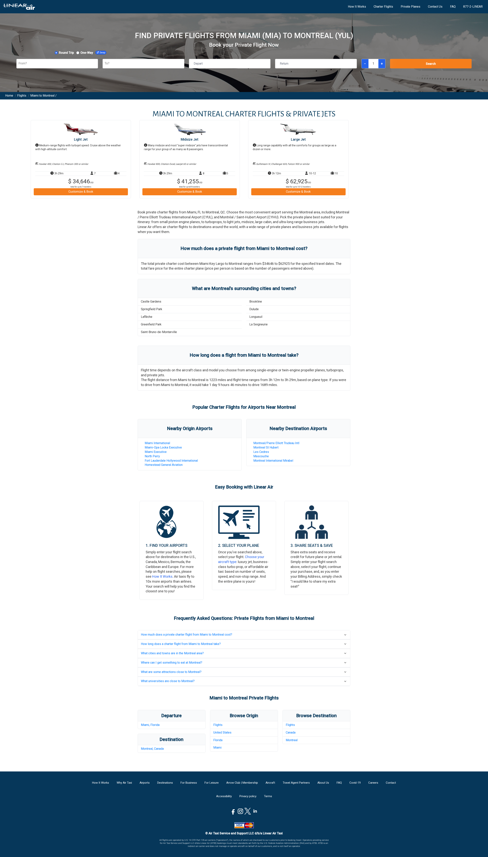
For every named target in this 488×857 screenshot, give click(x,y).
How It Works (357, 6)
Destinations (165, 782)
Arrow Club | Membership (242, 782)
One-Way (86, 52)
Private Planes (410, 6)
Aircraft (270, 782)
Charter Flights (383, 6)
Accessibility (224, 796)
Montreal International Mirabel (273, 460)
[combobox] (18, 63)
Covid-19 (355, 782)
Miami (217, 747)
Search (431, 64)
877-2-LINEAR (473, 6)
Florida (217, 740)
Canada (290, 732)
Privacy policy (247, 796)
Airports (145, 782)
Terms (268, 796)
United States (222, 732)
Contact (391, 782)
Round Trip (66, 52)
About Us (323, 782)
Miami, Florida (150, 725)
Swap (102, 52)
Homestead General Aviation (164, 465)
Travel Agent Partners (296, 782)
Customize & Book (80, 191)
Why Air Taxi (124, 782)
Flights (217, 725)
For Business (189, 782)
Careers (373, 782)
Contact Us (435, 6)
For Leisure (212, 782)
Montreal (292, 740)
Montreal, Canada (152, 748)
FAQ (453, 6)
